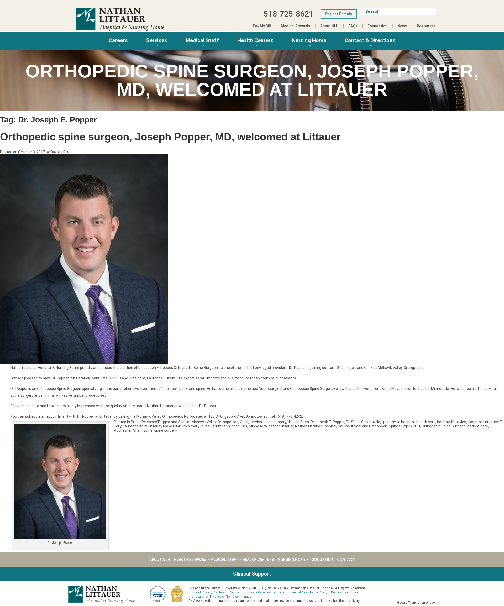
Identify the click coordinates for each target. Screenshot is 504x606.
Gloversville (370, 422)
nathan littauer (281, 426)
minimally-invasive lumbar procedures (215, 426)
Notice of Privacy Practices (207, 592)
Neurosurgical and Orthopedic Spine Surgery (375, 426)
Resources (426, 26)
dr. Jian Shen (298, 422)
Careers (118, 40)
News (402, 26)
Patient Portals (338, 14)
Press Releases (144, 422)
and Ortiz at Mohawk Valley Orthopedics (204, 422)
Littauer (154, 426)
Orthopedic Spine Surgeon (444, 426)
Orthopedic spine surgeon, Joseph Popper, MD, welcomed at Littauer (170, 137)
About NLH (329, 26)
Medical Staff (202, 40)
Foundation (377, 26)
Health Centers (255, 40)
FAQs (353, 26)
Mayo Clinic (172, 426)
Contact (346, 559)
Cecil (244, 422)
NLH (416, 426)
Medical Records (295, 26)
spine (148, 430)
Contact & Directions (370, 40)
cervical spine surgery (268, 422)
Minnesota (258, 426)
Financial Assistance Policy (307, 592)
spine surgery (165, 430)
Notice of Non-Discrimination (232, 596)
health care (425, 422)
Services (156, 40)
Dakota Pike (60, 152)
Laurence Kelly (135, 426)
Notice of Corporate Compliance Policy (257, 592)
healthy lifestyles (451, 422)
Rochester (123, 430)
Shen (137, 430)
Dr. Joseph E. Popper (327, 422)
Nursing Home (309, 40)
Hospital (475, 422)
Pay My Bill (262, 26)
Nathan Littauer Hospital (315, 426)
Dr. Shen (353, 422)
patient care (477, 426)
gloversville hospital (398, 422)
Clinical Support (252, 574)
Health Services (190, 559)
